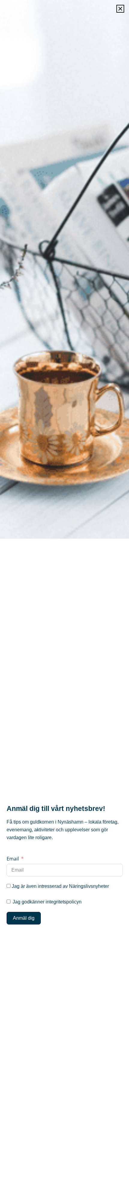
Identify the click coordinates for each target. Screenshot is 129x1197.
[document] (64, 598)
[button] (120, 8)
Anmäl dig (23, 918)
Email (13, 858)
